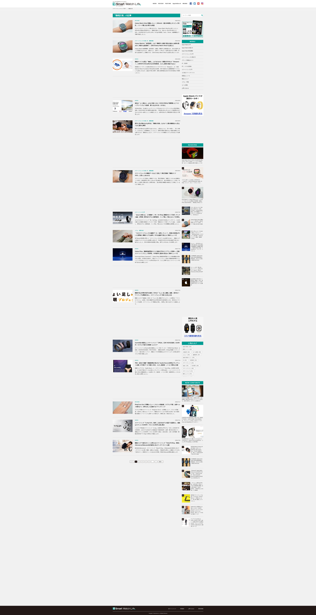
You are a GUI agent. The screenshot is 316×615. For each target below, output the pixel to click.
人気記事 (186, 352)
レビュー (186, 354)
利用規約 (182, 608)
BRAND (185, 3)
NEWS (155, 3)
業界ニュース (187, 349)
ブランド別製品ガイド (187, 60)
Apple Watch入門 (186, 44)
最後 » (160, 461)
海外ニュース (187, 373)
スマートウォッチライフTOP (119, 8)
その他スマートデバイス (188, 72)
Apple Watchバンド (189, 357)
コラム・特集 (185, 82)
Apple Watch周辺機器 (187, 50)
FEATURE (168, 3)
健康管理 (197, 354)
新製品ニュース (186, 75)
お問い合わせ (185, 88)
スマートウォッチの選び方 (189, 57)
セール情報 (185, 85)
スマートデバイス (188, 368)
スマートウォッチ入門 (187, 54)
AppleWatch (177, 3)
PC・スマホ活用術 (186, 66)
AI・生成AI (184, 63)
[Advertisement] (146, 87)
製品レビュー (185, 78)
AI (185, 360)
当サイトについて (172, 608)
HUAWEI (195, 365)
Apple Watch (187, 346)
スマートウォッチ (188, 363)
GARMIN (194, 360)
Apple (186, 365)
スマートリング (188, 371)
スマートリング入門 (187, 69)
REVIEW (161, 3)
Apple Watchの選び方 (187, 47)
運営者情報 (200, 608)
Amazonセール (188, 376)
